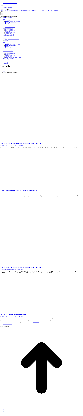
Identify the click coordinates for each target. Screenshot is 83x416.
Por (14, 145)
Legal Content (3, 145)
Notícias (8, 145)
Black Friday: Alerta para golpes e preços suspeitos (13, 314)
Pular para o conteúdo (4, 1)
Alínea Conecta (36, 322)
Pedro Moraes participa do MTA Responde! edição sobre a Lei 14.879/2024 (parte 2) (21, 143)
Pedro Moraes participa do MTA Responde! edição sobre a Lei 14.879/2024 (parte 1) (21, 267)
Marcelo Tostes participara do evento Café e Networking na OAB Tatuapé (18, 190)
